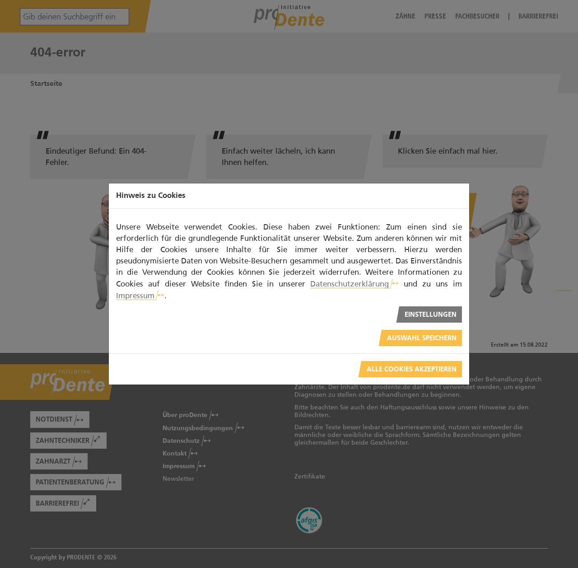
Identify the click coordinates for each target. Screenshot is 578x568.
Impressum (135, 295)
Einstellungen (431, 314)
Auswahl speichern (422, 338)
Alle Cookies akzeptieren (412, 369)
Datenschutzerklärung (349, 283)
